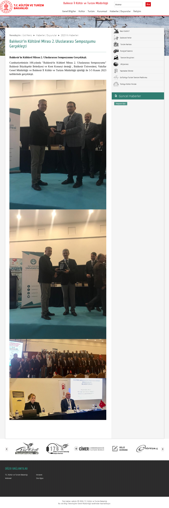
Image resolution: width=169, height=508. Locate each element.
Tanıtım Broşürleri (126, 57)
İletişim (137, 11)
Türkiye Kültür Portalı (127, 84)
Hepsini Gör (121, 103)
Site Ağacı (40, 478)
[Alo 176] (58, 448)
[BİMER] (88, 448)
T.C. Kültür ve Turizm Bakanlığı (16, 475)
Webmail (8, 478)
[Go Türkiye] (27, 448)
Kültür (82, 11)
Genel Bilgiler (69, 11)
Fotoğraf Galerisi (126, 51)
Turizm (91, 11)
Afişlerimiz (123, 64)
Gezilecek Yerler (125, 38)
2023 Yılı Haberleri (69, 35)
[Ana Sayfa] (22, 6)
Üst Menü (27, 35)
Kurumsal (102, 11)
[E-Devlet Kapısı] (151, 448)
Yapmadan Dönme (126, 71)
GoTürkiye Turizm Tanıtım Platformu (133, 77)
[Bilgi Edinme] (120, 448)
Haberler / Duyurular (120, 11)
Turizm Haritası (125, 44)
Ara (148, 4)
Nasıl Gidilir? (124, 31)
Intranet (39, 475)
